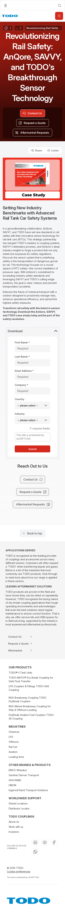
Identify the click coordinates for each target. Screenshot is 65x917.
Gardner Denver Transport (24, 775)
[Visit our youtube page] (44, 842)
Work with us (16, 826)
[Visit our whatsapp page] (35, 851)
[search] (59, 5)
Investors (14, 831)
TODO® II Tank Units (20, 672)
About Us (14, 821)
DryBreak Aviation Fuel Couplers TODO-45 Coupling (32, 716)
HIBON (12, 785)
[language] (6, 5)
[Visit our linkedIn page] (35, 842)
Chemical (14, 731)
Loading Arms (16, 756)
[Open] (59, 16)
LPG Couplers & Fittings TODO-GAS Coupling (29, 688)
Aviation (13, 751)
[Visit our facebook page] (54, 842)
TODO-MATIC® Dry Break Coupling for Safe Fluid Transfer (31, 679)
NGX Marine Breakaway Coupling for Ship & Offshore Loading (30, 708)
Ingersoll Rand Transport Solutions (28, 790)
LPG (11, 736)
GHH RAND (15, 780)
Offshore (14, 741)
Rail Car (13, 746)
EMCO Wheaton (18, 770)
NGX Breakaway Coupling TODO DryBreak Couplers (27, 699)
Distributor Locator (19, 808)
